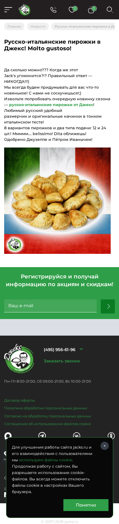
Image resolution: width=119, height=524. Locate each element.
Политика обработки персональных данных (45, 408)
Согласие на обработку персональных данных (47, 416)
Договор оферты (19, 400)
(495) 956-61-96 (59, 349)
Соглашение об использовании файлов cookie (47, 424)
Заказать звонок (62, 361)
